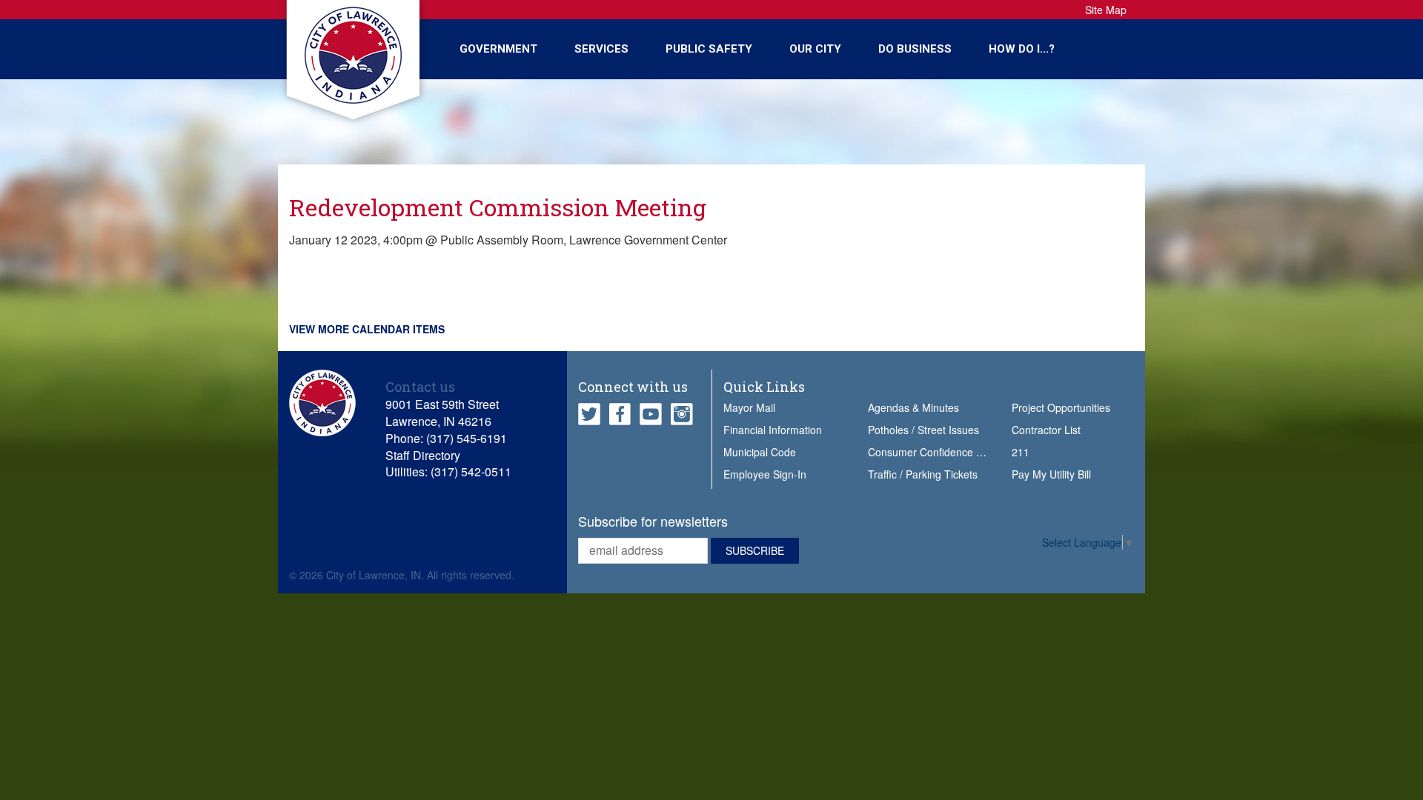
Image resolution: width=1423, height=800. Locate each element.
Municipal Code (759, 451)
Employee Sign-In (764, 474)
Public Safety (709, 49)
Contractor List (1046, 429)
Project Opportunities (1061, 407)
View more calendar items (367, 328)
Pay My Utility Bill (1051, 474)
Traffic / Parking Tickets (923, 474)
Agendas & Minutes (913, 407)
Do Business (915, 49)
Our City (815, 49)
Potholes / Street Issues (923, 429)
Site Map (1106, 9)
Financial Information (772, 429)
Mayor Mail (749, 407)
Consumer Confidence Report (938, 451)
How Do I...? (1022, 49)
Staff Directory (422, 455)
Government (498, 49)
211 (1020, 451)
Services (601, 49)
